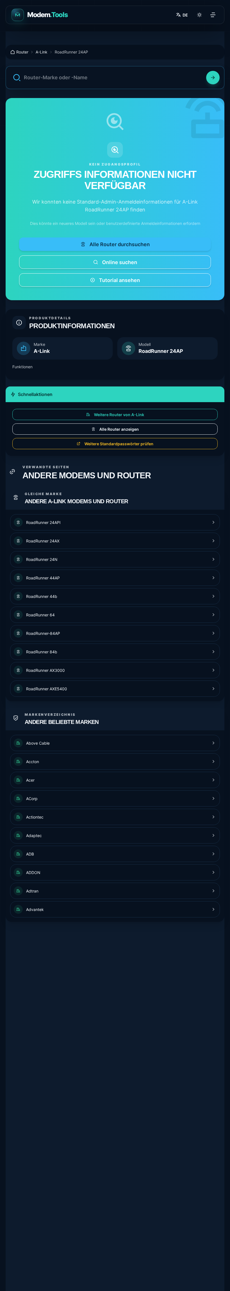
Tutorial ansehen (119, 280)
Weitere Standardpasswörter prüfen (118, 443)
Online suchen (119, 262)
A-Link (41, 52)
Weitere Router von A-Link (119, 414)
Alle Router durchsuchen (119, 244)
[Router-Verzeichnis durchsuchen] (213, 77)
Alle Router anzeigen (119, 429)
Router (22, 52)
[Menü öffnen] (213, 14)
